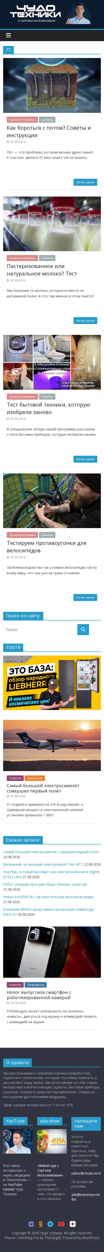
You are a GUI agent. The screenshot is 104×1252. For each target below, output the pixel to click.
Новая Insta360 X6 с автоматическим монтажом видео (48, 896)
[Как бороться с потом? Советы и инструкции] (52, 61)
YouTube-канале (13, 1187)
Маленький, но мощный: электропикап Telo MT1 (43, 864)
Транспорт (35, 778)
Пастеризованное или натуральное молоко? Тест (42, 269)
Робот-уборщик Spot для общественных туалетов (45, 884)
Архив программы (22, 120)
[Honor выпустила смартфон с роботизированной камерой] (52, 929)
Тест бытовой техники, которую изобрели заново (48, 408)
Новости (15, 778)
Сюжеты (47, 120)
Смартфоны (35, 985)
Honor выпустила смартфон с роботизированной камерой (39, 994)
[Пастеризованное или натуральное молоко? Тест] (52, 199)
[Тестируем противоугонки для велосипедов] (52, 476)
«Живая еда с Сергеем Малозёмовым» (50, 1170)
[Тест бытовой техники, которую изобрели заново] (52, 337)
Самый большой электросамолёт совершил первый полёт (43, 788)
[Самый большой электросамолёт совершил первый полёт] (52, 722)
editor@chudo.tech (86, 1173)
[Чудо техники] (52, 5)
